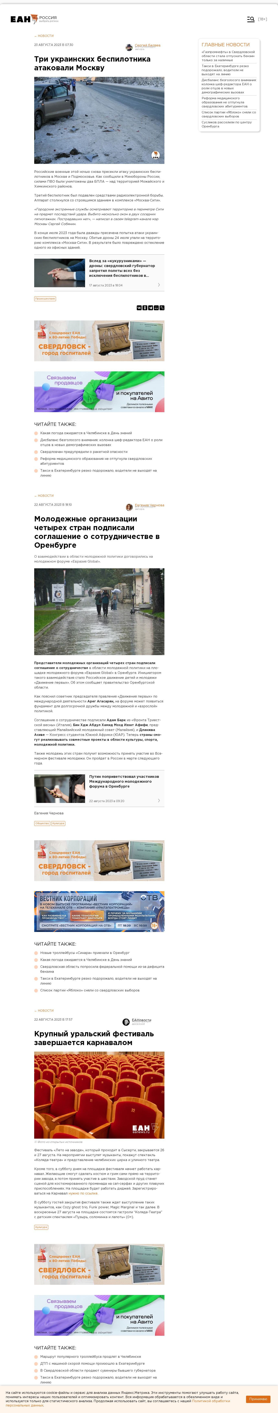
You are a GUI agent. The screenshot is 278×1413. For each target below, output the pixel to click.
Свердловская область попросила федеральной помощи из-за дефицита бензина (102, 969)
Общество (42, 823)
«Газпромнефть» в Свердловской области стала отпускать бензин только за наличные (228, 56)
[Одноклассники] (144, 307)
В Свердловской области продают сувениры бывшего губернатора (97, 1370)
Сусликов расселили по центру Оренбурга (227, 124)
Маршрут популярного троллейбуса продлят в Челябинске (90, 1356)
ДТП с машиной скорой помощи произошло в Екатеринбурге (92, 1363)
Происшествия (45, 299)
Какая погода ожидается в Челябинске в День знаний (86, 433)
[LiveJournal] (162, 307)
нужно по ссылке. (83, 1193)
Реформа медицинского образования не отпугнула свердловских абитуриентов (96, 461)
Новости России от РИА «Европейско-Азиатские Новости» (24, 19)
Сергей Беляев (148, 45)
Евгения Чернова (149, 505)
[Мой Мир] (156, 307)
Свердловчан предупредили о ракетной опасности (83, 452)
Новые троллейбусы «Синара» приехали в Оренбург (85, 953)
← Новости (44, 36)
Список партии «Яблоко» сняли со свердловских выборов (90, 990)
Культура (58, 823)
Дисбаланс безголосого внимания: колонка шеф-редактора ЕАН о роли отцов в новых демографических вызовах (101, 443)
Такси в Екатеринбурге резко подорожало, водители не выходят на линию (98, 473)
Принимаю (258, 1399)
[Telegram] (150, 307)
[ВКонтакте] (139, 307)
